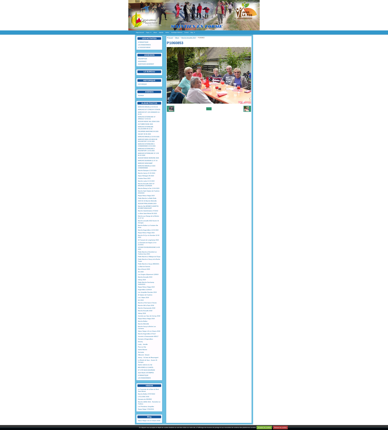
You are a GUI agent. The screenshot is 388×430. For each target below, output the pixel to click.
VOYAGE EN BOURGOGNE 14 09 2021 (149, 248)
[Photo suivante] (247, 109)
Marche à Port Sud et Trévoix (147, 303)
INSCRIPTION (142, 59)
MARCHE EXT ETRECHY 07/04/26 (149, 109)
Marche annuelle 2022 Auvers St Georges (148, 222)
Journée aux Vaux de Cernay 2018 (149, 316)
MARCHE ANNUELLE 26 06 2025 (148, 136)
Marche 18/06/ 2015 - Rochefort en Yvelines (149, 403)
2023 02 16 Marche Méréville (147, 201)
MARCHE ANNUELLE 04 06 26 (148, 107)
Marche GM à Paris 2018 (146, 305)
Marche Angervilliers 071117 (147, 334)
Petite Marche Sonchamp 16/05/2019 (146, 283)
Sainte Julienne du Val (145, 365)
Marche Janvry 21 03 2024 (146, 173)
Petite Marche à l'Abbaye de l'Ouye (149, 256)
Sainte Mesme (142, 349)
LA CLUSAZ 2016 (143, 396)
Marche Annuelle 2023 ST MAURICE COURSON (146, 184)
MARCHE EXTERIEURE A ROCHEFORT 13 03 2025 (146, 149)
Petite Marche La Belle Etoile (147, 198)
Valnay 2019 (142, 279)
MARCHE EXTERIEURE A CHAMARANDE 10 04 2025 (147, 145)
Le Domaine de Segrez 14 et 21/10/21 (147, 243)
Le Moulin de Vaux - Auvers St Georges (147, 361)
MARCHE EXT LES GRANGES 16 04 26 (149, 113)
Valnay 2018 (142, 313)
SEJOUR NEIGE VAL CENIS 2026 (148, 121)
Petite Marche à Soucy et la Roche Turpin (149, 260)
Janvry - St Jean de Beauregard (148, 357)
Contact (186, 32)
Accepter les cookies (264, 427)
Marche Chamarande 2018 (146, 308)
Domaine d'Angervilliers (145, 339)
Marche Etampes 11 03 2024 (147, 170)
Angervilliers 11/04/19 (145, 289)
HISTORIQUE (149, 80)
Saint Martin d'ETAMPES (146, 372)
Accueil (170, 37)
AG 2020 (141, 272)
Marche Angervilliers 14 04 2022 (148, 230)
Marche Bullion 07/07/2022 (146, 394)
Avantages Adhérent (176, 32)
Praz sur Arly (142, 347)
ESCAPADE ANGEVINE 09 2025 (148, 131)
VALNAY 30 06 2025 (144, 134)
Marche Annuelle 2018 (145, 310)
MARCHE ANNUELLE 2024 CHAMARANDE (146, 167)
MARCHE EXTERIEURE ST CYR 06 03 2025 (148, 154)
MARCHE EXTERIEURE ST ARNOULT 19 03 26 (147, 118)
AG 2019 (141, 300)
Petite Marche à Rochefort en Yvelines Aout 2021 (147, 253)
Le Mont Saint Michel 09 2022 (147, 213)
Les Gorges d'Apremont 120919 (148, 274)
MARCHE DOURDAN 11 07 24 (147, 160)
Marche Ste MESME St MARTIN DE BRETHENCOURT (148, 207)
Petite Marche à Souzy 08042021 (148, 264)
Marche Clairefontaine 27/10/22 (148, 211)
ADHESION (149, 55)
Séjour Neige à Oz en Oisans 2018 (149, 331)
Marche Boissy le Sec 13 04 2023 (148, 188)
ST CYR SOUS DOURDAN (146, 370)
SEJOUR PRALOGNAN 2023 (147, 203)
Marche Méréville (143, 324)
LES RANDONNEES (144, 45)
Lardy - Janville (143, 344)
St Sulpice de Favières (145, 295)
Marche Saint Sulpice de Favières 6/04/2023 (148, 192)
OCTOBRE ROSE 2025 (145, 124)
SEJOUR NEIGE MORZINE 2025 (148, 158)
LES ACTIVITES (149, 38)
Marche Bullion (142, 321)
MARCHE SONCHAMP (145, 163)
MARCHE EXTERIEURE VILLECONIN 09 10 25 (145, 128)
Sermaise (141, 352)
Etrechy (140, 341)
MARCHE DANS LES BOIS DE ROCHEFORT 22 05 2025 (147, 140)
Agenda (161, 32)
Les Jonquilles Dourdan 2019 (147, 292)
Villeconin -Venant (143, 355)
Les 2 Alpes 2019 (143, 297)
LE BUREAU (149, 72)
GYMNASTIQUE (143, 42)
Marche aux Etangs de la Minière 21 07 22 (148, 217)
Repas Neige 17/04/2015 (146, 409)
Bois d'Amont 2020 (144, 269)
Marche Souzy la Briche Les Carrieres (147, 327)
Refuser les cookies (280, 427)
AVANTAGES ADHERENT (146, 64)
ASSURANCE (142, 61)
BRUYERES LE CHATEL (145, 367)
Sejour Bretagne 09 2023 (146, 176)
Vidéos (167, 32)
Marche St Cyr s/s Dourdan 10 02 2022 (148, 236)
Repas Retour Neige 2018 (146, 318)
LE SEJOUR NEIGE (144, 47)
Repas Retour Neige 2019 (146, 287)
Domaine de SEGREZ (145, 399)
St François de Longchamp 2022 (148, 240)
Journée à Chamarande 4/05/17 (148, 336)
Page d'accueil (140, 32)
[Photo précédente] (170, 109)
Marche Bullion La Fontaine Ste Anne (148, 226)
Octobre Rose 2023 (144, 178)
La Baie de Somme (144, 266)
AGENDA (141, 95)
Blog (192, 32)
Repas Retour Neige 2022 (146, 232)
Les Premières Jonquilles (146, 406)
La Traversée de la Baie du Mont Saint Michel (148, 390)
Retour (209, 109)
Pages (148, 32)
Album (155, 32)
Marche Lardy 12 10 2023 (146, 181)
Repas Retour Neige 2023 (146, 195)
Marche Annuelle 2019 (145, 277)
